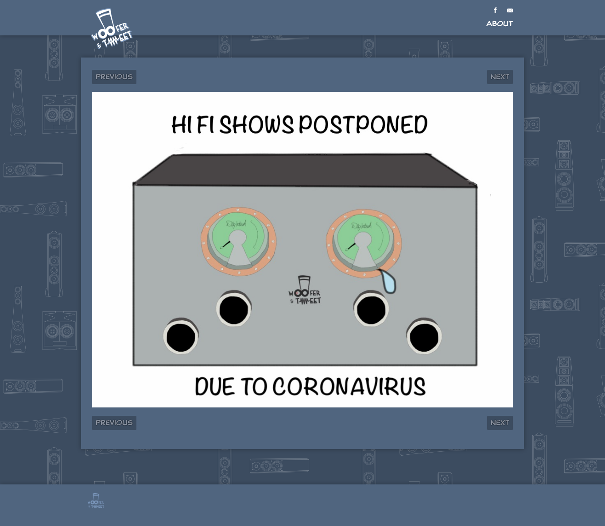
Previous (114, 76)
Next (500, 76)
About (499, 23)
